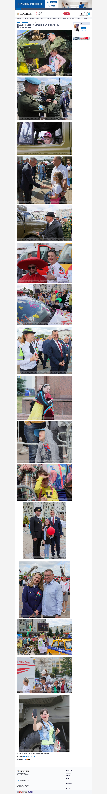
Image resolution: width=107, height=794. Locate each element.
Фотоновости (25, 22)
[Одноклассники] (27, 759)
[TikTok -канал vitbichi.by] (81, 14)
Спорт (42, 18)
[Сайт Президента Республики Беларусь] (19, 792)
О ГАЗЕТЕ (29, 9)
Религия (54, 18)
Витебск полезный (55, 9)
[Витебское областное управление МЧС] (30, 792)
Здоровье (59, 18)
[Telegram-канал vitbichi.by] (89, 14)
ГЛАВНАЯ (18, 9)
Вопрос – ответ (72, 18)
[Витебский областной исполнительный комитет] (25, 792)
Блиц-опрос (68, 786)
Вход (84, 12)
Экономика (32, 18)
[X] (29, 759)
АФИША (35, 9)
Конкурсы (79, 18)
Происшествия (48, 18)
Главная (18, 22)
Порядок (18, 780)
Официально (19, 18)
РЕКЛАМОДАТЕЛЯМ (41, 9)
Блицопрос (85, 18)
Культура (37, 18)
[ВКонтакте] (25, 759)
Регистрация (88, 12)
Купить (83, 28)
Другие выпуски (83, 30)
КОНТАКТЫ (48, 9)
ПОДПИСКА (24, 9)
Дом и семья (65, 18)
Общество (26, 18)
